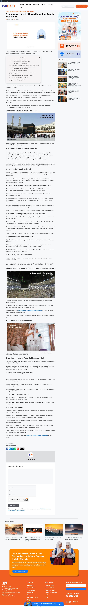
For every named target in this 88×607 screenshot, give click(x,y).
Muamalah (36, 4)
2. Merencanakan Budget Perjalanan (19, 77)
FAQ (47, 597)
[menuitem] (1, 1)
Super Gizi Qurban (32, 597)
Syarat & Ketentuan (51, 592)
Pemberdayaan (31, 588)
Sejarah (43, 4)
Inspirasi (28, 4)
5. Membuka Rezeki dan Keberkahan (19, 68)
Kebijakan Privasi (50, 590)
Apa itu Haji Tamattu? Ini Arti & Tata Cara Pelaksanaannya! (13, 538)
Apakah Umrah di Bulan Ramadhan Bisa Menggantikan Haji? (23, 72)
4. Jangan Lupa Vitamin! (16, 80)
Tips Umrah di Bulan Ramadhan (16, 73)
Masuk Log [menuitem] (5, 1)
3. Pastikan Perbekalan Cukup (18, 79)
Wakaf (29, 602)
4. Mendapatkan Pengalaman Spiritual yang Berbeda (23, 66)
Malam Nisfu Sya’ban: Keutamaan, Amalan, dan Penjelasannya (74, 98)
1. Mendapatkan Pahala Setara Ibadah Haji (20, 61)
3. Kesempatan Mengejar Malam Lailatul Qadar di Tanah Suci (25, 65)
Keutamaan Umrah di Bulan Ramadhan (18, 60)
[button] (7, 449)
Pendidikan (30, 585)
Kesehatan (30, 592)
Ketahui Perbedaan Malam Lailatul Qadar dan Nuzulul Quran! (32, 539)
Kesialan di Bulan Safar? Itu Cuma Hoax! (74, 70)
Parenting (50, 4)
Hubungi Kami (50, 588)
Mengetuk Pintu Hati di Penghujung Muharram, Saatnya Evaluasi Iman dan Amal (74, 78)
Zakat (28, 599)
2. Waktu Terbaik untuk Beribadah (19, 63)
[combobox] (68, 6)
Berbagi (22, 4)
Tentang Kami (50, 585)
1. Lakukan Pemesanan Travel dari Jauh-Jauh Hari (22, 75)
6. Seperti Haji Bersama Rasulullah (19, 70)
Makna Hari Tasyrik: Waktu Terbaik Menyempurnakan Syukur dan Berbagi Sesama (74, 85)
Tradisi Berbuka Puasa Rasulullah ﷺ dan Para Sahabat (73, 91)
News (21, 7)
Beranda (7, 11)
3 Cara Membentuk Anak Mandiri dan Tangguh (74, 63)
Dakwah (29, 595)
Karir (47, 595)
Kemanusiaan (31, 590)
